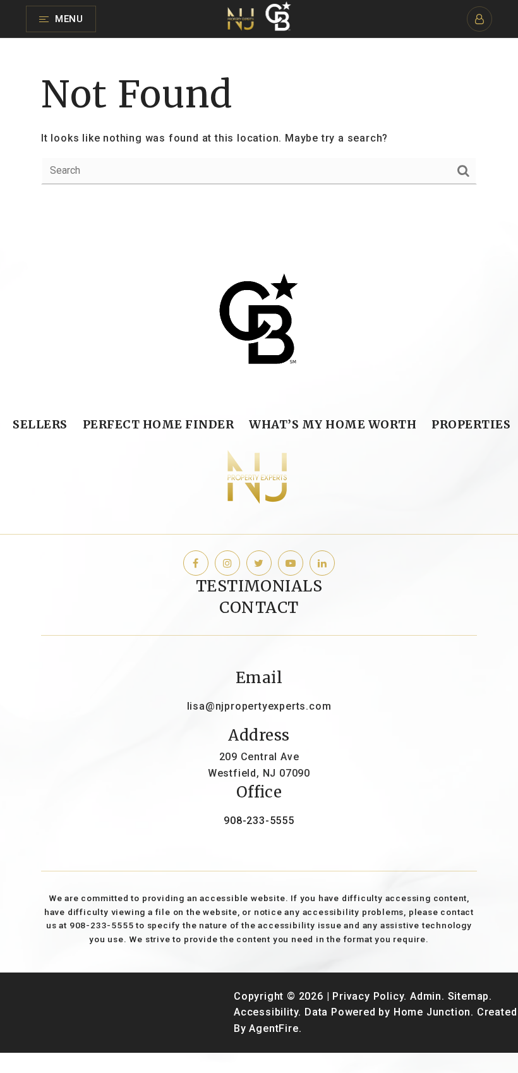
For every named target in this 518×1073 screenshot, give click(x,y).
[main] (259, 127)
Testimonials (259, 586)
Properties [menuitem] (470, 424)
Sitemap (469, 996)
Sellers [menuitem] (40, 424)
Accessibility (266, 1012)
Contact (258, 607)
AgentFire (273, 1028)
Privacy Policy (368, 996)
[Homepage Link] (259, 18)
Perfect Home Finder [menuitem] (158, 424)
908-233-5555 (259, 821)
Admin (426, 996)
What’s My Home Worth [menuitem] (332, 424)
